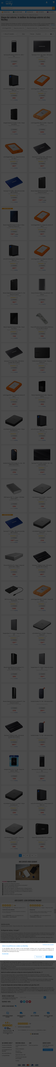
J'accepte (49, 956)
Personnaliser (39, 956)
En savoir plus (5, 953)
